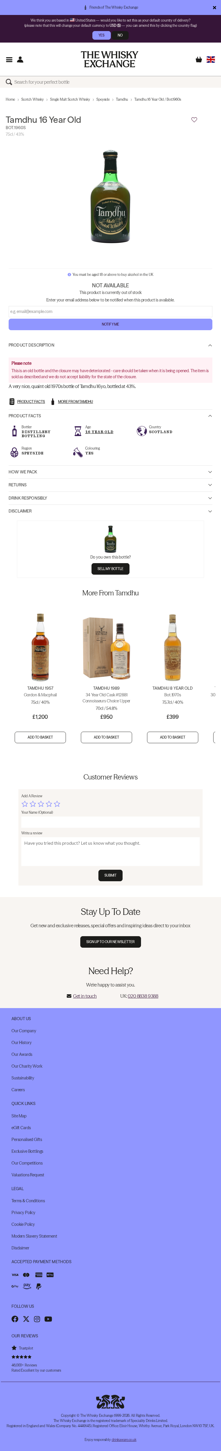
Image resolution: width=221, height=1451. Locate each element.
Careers (18, 1089)
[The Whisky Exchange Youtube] (48, 1319)
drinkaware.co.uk (124, 1439)
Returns (17, 485)
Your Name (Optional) (37, 812)
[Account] (20, 59)
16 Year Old (99, 431)
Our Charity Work (27, 1066)
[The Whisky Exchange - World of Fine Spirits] (109, 59)
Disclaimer (20, 511)
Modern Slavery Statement (34, 1236)
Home (10, 99)
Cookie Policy (23, 1224)
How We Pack (23, 472)
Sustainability (23, 1078)
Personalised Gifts (27, 1139)
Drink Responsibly (28, 498)
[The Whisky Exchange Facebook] (15, 1319)
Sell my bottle (111, 569)
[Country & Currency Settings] (211, 59)
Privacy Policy (23, 1212)
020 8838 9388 (143, 996)
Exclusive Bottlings (27, 1151)
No (120, 35)
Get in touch (85, 996)
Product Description (31, 345)
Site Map (19, 1116)
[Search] (10, 82)
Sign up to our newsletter (110, 942)
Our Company (24, 1030)
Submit (110, 875)
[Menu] (9, 59)
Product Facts (25, 415)
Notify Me (110, 324)
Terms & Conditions (28, 1200)
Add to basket (40, 737)
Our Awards (22, 1054)
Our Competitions (27, 1163)
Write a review (31, 833)
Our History (21, 1042)
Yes (101, 35)
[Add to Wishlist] (194, 120)
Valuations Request (28, 1174)
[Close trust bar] (214, 7)
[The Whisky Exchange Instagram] (37, 1319)
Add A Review (31, 796)
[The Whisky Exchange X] (26, 1319)
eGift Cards (21, 1127)
